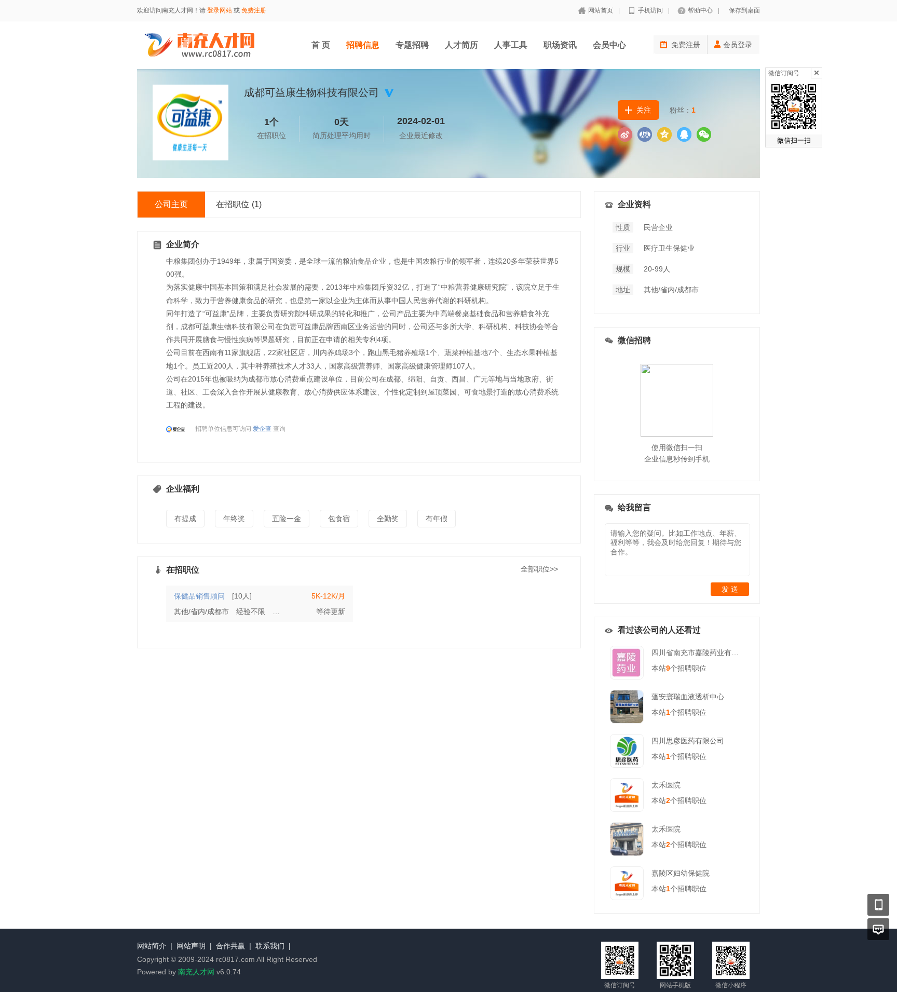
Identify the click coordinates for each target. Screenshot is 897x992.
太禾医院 (666, 785)
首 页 (320, 44)
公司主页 (171, 204)
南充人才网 (196, 972)
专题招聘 (412, 44)
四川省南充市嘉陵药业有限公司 (702, 652)
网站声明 (191, 946)
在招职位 (239, 204)
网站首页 (600, 10)
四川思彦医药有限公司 (687, 741)
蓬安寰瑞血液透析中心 (687, 696)
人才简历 (461, 44)
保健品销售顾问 (199, 596)
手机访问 (650, 10)
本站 (660, 668)
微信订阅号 (783, 73)
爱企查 (262, 428)
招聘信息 (362, 44)
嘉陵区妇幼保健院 (680, 873)
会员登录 (737, 44)
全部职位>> (539, 569)
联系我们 (269, 946)
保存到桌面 (744, 10)
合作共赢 (230, 946)
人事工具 (510, 44)
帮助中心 (700, 10)
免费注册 (253, 10)
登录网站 (219, 10)
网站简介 (151, 946)
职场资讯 (560, 44)
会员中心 (609, 44)
